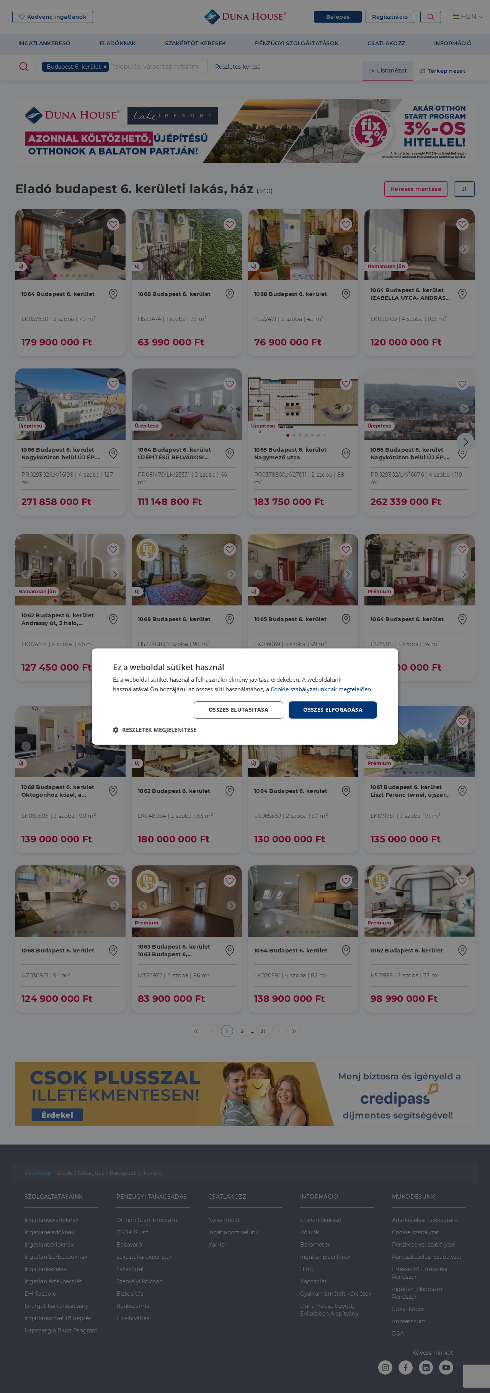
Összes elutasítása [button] (238, 710)
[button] (154, 729)
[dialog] (245, 696)
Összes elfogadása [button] (333, 710)
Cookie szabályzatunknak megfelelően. (321, 689)
